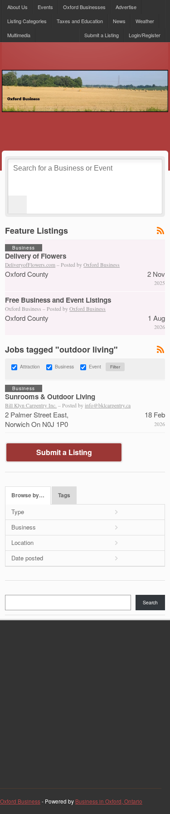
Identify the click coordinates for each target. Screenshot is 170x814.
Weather (145, 21)
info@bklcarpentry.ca (108, 405)
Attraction (30, 366)
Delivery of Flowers (35, 256)
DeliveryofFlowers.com (30, 264)
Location (22, 542)
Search (150, 602)
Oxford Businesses (84, 6)
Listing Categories (27, 21)
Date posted (27, 558)
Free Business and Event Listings (58, 300)
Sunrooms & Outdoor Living (50, 397)
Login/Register (144, 35)
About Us (17, 6)
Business (64, 366)
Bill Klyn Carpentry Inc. (31, 405)
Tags (64, 495)
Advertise (126, 6)
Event (95, 366)
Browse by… (27, 495)
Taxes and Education (80, 21)
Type (17, 511)
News (119, 21)
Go (17, 205)
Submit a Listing (101, 35)
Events (45, 6)
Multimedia (18, 35)
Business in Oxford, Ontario (108, 801)
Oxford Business (101, 264)
